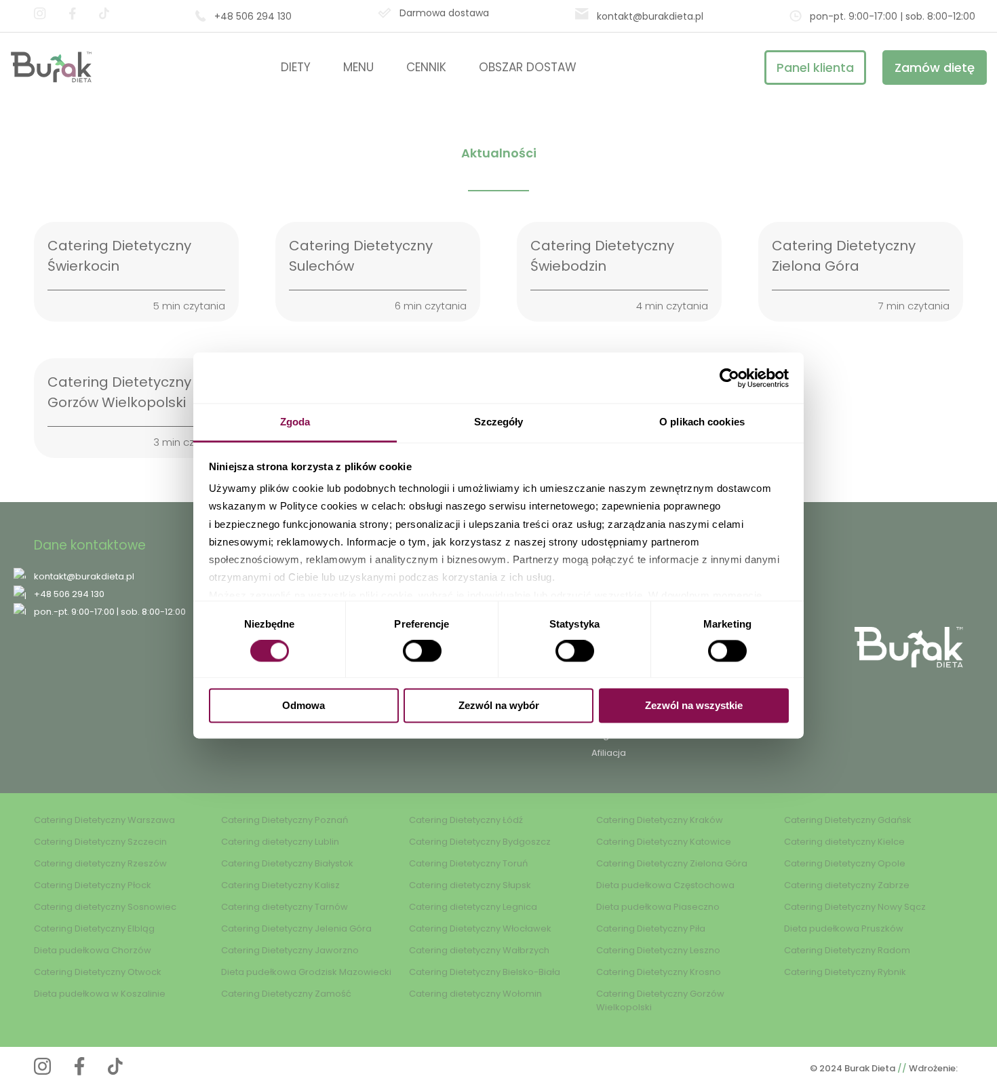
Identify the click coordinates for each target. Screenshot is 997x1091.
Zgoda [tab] (295, 421)
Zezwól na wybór (498, 705)
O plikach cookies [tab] (702, 421)
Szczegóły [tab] (499, 421)
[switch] (422, 651)
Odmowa (303, 705)
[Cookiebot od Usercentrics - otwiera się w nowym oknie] (729, 378)
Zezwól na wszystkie (694, 705)
